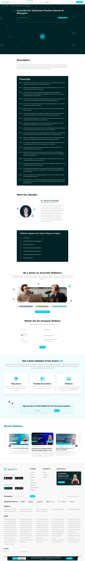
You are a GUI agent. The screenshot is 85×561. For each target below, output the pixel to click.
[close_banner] (77, 556)
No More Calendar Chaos (72, 531)
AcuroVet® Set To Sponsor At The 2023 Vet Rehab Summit (74, 533)
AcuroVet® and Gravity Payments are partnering (74, 535)
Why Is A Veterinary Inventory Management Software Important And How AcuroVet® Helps (10, 535)
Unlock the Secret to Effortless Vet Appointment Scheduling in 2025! (26, 529)
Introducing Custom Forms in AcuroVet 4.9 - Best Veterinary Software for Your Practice (42, 523)
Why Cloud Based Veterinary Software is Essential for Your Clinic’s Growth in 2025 (58, 529)
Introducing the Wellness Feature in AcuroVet (26, 523)
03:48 (20, 158)
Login (63, 2)
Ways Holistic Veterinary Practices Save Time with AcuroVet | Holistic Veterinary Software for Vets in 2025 (42, 527)
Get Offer (69, 558)
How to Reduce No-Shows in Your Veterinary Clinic (74, 519)
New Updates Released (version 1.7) (10, 542)
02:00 (20, 123)
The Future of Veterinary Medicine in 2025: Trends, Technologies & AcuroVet (58, 531)
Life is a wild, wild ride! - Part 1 (9, 544)
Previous (9, 444)
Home (3, 5)
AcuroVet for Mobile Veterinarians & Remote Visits (10, 511)
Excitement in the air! (23, 542)
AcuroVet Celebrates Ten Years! (25, 531)
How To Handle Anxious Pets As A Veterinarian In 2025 (58, 521)
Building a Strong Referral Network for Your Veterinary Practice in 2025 (58, 525)
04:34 (20, 175)
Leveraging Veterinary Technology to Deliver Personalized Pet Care (10, 529)
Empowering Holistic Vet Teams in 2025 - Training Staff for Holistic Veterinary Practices (26, 527)
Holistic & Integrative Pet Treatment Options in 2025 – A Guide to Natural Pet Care (74, 529)
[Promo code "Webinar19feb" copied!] (69, 478)
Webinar (7, 5)
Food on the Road (39, 542)
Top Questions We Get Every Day (25, 509)
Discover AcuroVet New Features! (41, 511)
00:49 (20, 99)
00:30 (20, 92)
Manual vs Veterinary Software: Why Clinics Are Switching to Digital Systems (10, 519)
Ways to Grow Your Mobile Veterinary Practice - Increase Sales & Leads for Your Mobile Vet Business (26, 525)
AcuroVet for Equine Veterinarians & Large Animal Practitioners (74, 509)
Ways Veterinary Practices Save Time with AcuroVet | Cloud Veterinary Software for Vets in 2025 (74, 527)
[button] (21, 335)
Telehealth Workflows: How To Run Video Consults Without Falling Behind (10, 509)
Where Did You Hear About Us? (50, 339)
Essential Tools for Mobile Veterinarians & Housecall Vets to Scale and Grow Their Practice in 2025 (74, 525)
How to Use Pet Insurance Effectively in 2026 (10, 521)
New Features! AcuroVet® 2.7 (57, 535)
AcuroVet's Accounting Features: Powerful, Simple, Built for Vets (42, 509)
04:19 (20, 168)
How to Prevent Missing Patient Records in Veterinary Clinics (42, 519)
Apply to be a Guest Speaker (42, 311)
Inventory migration (39, 537)
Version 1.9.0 (54, 537)
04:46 (20, 179)
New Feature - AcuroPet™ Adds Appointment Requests (42, 533)
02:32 (20, 133)
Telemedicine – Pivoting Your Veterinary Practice (58, 539)
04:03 (20, 163)
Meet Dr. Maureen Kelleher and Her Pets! (42, 539)
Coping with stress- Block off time (9, 539)
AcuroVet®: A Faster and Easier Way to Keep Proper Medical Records (74, 539)
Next (75, 444)
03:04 (20, 142)
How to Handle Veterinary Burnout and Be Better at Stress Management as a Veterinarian (74, 521)
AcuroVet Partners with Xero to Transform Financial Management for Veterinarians (42, 521)
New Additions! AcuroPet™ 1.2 (9, 537)
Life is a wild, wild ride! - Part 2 (73, 542)
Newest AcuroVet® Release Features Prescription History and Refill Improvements (58, 533)
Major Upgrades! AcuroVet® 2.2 (25, 537)
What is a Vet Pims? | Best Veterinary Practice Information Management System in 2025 (58, 523)
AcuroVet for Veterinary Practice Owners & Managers (58, 509)
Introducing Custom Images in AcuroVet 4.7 (74, 523)
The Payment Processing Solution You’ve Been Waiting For (42, 531)
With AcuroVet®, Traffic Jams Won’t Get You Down (26, 535)
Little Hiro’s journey (71, 537)
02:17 (20, 128)
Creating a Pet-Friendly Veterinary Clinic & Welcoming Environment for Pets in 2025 (10, 531)
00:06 (20, 82)
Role (22, 339)
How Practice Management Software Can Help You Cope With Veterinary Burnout (42, 535)
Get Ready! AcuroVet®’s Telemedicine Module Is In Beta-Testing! (10, 533)
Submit (42, 347)
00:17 (20, 87)
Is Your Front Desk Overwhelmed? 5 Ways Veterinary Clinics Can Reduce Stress (58, 519)
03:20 (20, 147)
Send (57, 410)
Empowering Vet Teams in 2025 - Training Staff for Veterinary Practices (58, 527)
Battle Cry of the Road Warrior (57, 542)
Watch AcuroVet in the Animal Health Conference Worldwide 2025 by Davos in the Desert (26, 511)
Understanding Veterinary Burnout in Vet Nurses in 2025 (26, 521)
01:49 (20, 118)
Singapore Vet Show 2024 (24, 551)
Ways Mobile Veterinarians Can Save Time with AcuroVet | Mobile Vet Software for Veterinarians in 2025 (10, 527)
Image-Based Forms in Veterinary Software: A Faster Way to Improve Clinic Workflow (26, 519)
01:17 (20, 108)
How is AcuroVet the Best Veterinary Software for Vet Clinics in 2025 (10, 523)
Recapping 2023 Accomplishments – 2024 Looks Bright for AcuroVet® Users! (26, 533)
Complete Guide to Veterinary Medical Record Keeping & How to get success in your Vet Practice (42, 525)
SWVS (5, 551)
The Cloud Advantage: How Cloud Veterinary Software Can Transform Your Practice (42, 529)
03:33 (20, 152)
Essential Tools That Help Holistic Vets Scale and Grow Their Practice (10, 525)
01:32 (20, 113)
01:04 (20, 103)
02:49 (20, 137)
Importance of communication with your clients (26, 539)
